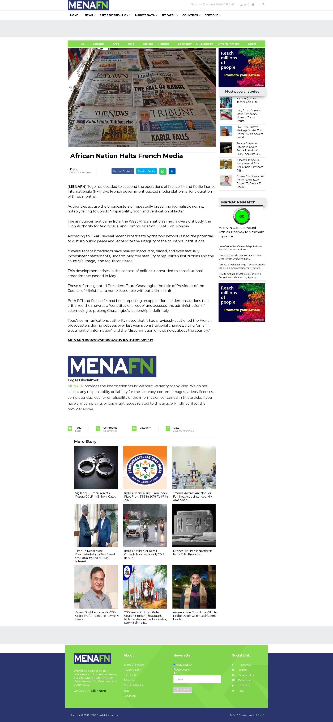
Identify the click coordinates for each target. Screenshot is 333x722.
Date (73, 169)
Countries (190, 15)
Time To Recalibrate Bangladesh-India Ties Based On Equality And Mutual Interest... (95, 556)
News (89, 15)
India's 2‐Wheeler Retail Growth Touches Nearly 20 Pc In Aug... (145, 554)
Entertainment (223, 44)
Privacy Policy (132, 669)
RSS (241, 690)
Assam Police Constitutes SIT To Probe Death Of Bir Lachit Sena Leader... (195, 616)
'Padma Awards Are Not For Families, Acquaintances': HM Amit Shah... (192, 496)
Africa (147, 44)
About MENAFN (133, 685)
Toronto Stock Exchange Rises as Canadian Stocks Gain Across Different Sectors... (243, 266)
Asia (131, 44)
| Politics (163, 44)
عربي (243, 4)
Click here (98, 690)
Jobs (126, 690)
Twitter (242, 669)
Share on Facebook (122, 171)
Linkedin (243, 685)
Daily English (184, 665)
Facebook (244, 664)
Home (74, 15)
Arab (116, 44)
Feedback (130, 696)
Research (168, 15)
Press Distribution (114, 15)
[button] (253, 4)
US (78, 44)
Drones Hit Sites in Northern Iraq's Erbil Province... (192, 552)
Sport (250, 44)
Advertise (129, 680)
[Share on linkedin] (172, 171)
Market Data (145, 15)
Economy (185, 44)
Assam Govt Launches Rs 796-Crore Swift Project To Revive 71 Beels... (97, 616)
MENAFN (77, 186)
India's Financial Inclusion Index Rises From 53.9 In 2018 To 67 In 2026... (146, 496)
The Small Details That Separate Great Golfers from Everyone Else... (240, 257)
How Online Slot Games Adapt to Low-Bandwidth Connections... (240, 248)
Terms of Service (134, 664)
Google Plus (246, 675)
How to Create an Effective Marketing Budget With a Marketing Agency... (240, 275)
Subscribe (183, 689)
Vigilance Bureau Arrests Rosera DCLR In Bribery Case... (95, 494)
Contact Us (130, 675)
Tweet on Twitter (146, 171)
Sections (211, 15)
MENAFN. (95, 715)
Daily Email (244, 680)
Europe (98, 44)
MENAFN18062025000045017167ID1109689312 (110, 340)
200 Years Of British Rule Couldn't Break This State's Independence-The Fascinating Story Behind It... (146, 617)
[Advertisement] (168, 28)
